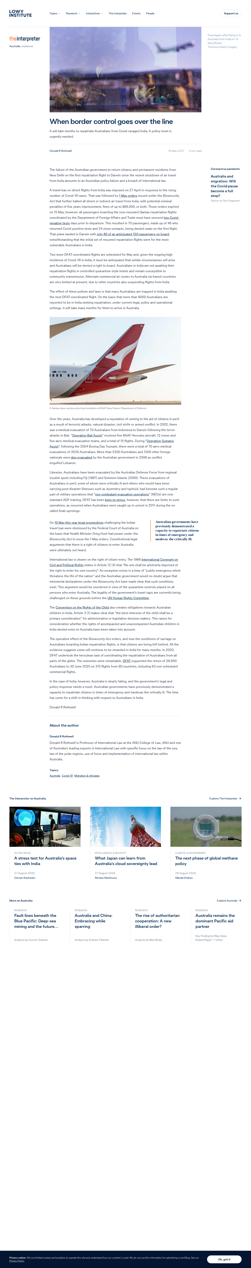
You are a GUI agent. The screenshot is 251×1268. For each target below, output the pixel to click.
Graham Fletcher (99, 940)
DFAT (127, 661)
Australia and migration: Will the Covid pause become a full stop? (224, 186)
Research (71, 13)
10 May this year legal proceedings (79, 523)
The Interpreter (118, 13)
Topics (53, 13)
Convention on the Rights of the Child (82, 607)
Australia (14, 46)
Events (136, 13)
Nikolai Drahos (184, 878)
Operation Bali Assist (87, 435)
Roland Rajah (203, 940)
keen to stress (115, 500)
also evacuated (81, 457)
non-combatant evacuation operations (122, 494)
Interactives (93, 13)
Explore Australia (227, 900)
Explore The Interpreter (223, 798)
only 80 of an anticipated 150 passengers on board (133, 234)
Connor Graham (38, 940)
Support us (231, 13)
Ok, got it (224, 1259)
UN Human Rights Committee (128, 598)
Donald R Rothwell (61, 151)
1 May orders (128, 196)
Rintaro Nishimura (106, 878)
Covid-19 (67, 775)
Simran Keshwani (24, 878)
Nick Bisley (155, 940)
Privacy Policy (16, 1260)
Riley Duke (220, 936)
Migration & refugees (87, 775)
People (150, 13)
